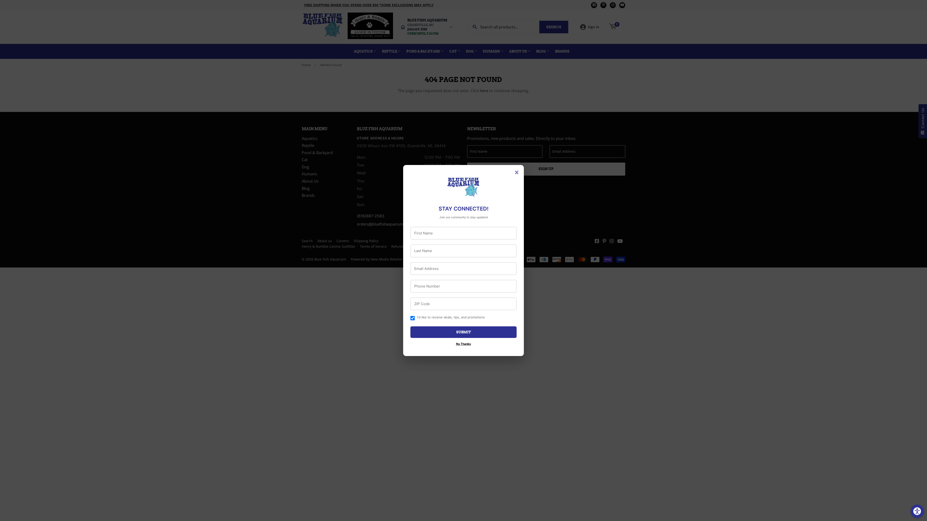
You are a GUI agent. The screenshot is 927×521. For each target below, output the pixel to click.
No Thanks (463, 344)
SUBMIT (463, 332)
